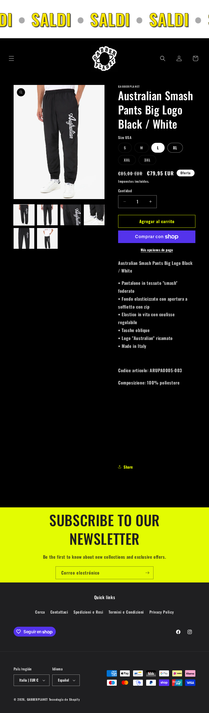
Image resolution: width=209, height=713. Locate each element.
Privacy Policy (161, 612)
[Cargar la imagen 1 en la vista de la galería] (24, 215)
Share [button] (128, 467)
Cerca (40, 612)
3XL (150, 161)
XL (175, 147)
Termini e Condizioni (126, 612)
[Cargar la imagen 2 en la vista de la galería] (47, 215)
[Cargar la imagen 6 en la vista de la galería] (47, 238)
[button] (11, 58)
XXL (130, 161)
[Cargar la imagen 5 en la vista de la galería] (24, 238)
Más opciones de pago (157, 249)
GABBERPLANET (37, 699)
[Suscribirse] (147, 572)
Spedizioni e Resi (88, 612)
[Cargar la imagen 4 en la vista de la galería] (94, 215)
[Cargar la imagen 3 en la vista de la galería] (70, 215)
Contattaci (59, 612)
